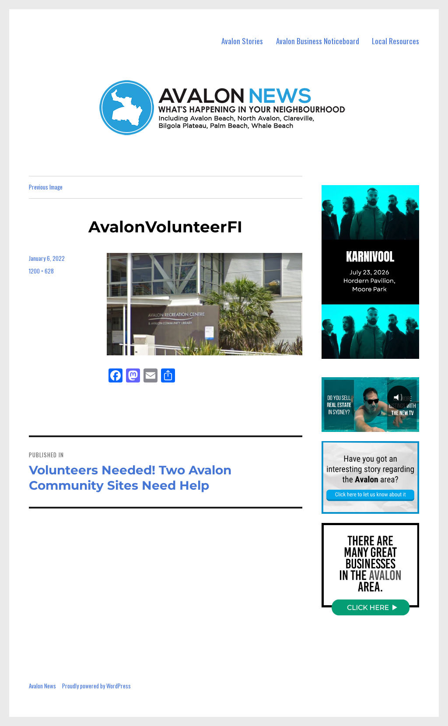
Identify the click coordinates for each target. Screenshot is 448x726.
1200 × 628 (41, 271)
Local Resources (395, 40)
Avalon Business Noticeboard (317, 40)
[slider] (379, 351)
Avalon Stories (242, 40)
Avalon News (42, 685)
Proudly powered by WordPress (96, 685)
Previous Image (46, 186)
